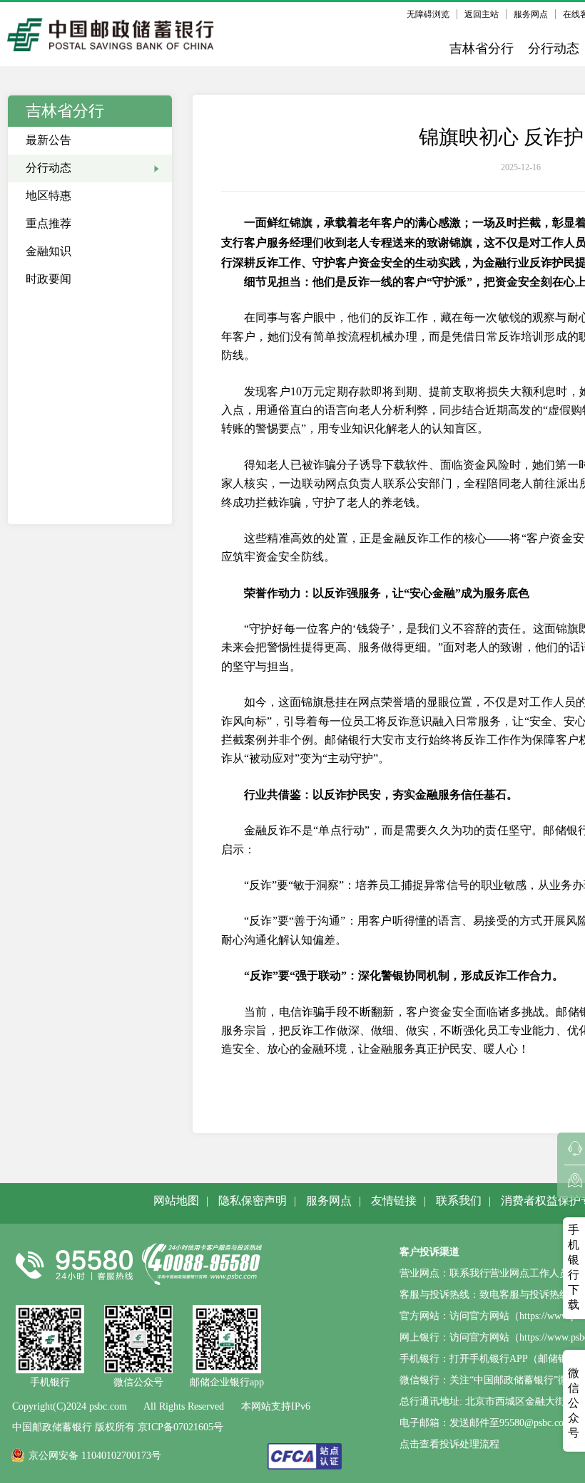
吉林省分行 (481, 48)
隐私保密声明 (252, 1201)
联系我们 (459, 1201)
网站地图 (176, 1201)
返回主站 (481, 14)
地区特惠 (48, 195)
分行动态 (553, 48)
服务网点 (531, 14)
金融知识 (48, 251)
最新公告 (48, 140)
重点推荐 (48, 223)
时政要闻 (48, 279)
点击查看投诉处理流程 (449, 1444)
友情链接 (394, 1201)
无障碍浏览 (428, 14)
